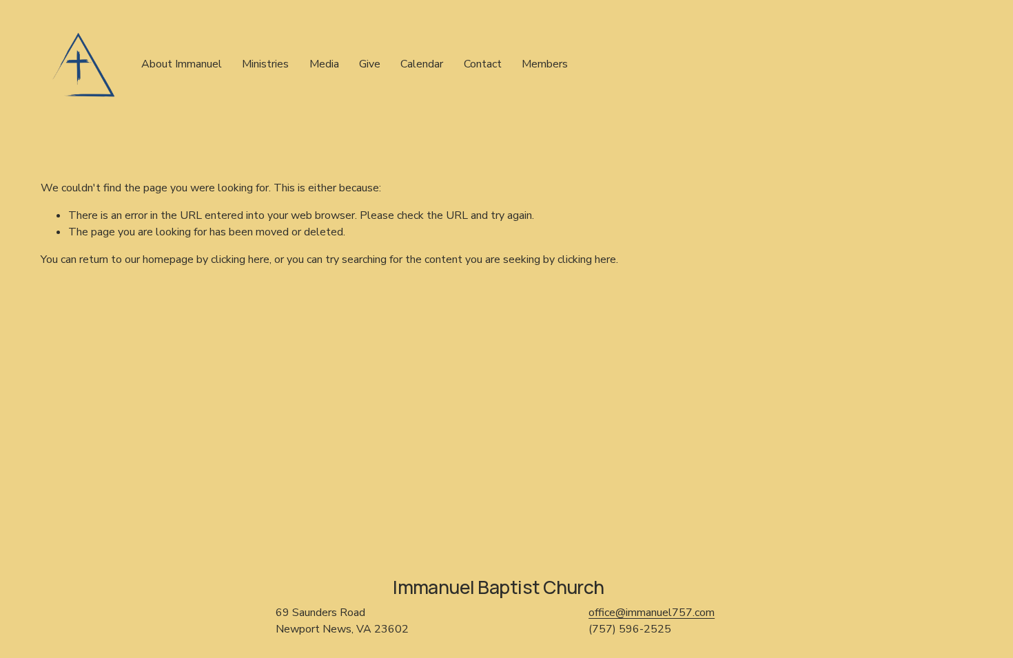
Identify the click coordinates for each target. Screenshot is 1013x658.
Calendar (421, 64)
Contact (483, 64)
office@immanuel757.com (652, 612)
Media (324, 64)
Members (545, 64)
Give (369, 64)
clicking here (240, 259)
